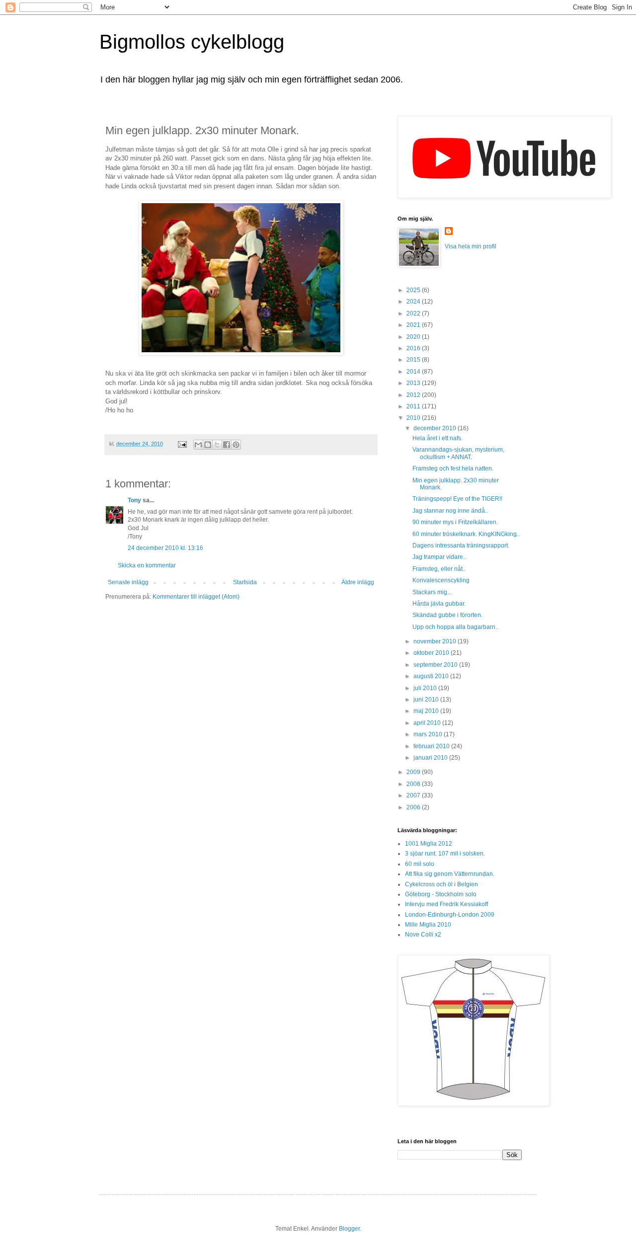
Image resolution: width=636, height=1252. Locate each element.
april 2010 (427, 722)
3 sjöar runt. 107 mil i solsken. (445, 853)
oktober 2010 (432, 652)
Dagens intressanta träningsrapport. (460, 545)
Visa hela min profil (470, 246)
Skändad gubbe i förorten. (447, 615)
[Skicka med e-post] (198, 445)
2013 (414, 383)
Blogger (349, 1228)
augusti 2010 (431, 676)
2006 (414, 807)
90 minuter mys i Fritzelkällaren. (455, 522)
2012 (414, 394)
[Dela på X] (217, 445)
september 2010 (436, 664)
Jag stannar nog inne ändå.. (450, 510)
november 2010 (435, 641)
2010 (414, 417)
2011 (414, 406)
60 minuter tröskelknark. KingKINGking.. (466, 534)
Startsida (245, 582)
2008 (414, 784)
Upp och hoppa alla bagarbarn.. (455, 627)
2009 (414, 772)
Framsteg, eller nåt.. (439, 568)
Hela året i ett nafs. (437, 438)
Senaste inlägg (128, 582)
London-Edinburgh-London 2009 (449, 914)
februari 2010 (432, 746)
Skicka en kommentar (147, 565)
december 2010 (435, 428)
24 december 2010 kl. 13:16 (165, 548)
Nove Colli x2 (423, 934)
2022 (414, 313)
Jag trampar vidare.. (439, 556)
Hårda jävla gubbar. (439, 603)
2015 (414, 359)
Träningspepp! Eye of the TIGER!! (457, 498)
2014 (414, 371)
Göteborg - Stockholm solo (441, 894)
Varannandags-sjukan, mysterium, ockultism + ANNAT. (458, 453)
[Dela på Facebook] (227, 445)
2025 (414, 290)
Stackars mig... (432, 592)
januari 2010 (431, 757)
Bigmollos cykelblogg (191, 42)
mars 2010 (428, 734)
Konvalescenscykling (441, 580)
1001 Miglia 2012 (428, 843)
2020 (414, 336)
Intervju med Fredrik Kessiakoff (446, 904)
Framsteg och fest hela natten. (452, 468)
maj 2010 (426, 710)
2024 (414, 301)
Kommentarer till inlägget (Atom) (196, 596)
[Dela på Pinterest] (236, 445)
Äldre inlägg (357, 582)
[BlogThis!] (208, 445)
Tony (134, 500)
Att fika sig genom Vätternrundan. (449, 873)
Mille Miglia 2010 (428, 924)
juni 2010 (426, 699)
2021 (414, 324)
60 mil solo (419, 864)
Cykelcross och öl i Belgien (441, 884)
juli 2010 (425, 688)
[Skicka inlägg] (181, 444)
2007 (414, 795)
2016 (414, 348)
